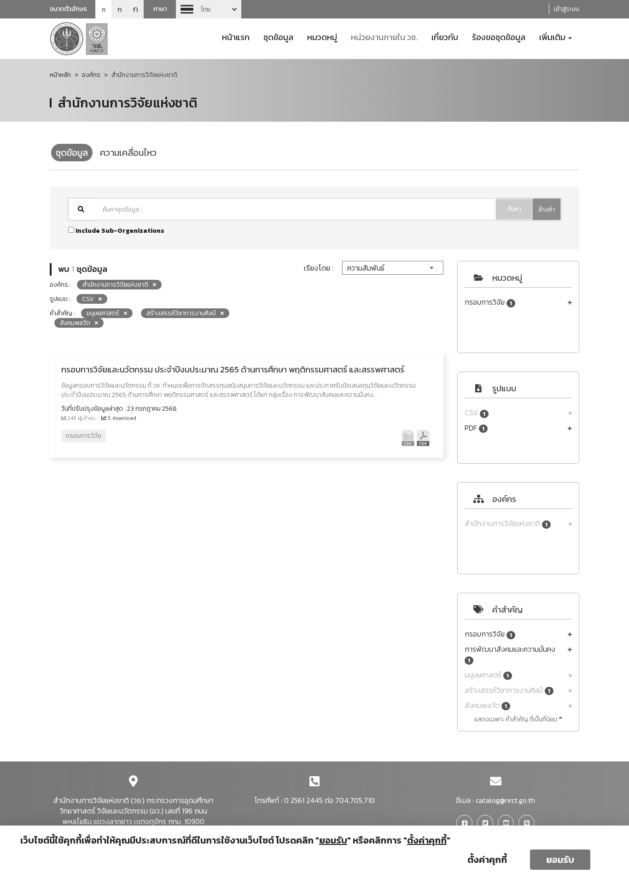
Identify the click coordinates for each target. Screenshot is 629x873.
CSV (475, 412)
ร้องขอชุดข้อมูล (498, 36)
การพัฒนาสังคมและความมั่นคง (510, 654)
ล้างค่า (546, 209)
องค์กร (91, 75)
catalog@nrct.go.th (505, 800)
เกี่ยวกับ (444, 36)
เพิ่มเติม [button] (553, 36)
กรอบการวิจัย (488, 302)
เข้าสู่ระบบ (566, 9)
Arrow (208, 9)
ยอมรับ (560, 860)
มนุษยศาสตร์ (487, 675)
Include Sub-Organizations (119, 231)
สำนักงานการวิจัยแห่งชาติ (506, 523)
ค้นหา (514, 209)
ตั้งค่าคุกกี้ (487, 860)
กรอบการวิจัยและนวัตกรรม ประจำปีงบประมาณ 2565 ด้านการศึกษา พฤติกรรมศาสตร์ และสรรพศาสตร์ (232, 369)
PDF (474, 428)
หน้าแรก (236, 36)
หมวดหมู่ (322, 36)
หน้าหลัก (60, 75)
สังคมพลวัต (486, 705)
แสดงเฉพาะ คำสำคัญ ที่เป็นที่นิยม (516, 719)
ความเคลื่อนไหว (128, 152)
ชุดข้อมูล (278, 36)
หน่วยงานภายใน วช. (384, 36)
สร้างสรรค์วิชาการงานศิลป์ (507, 690)
